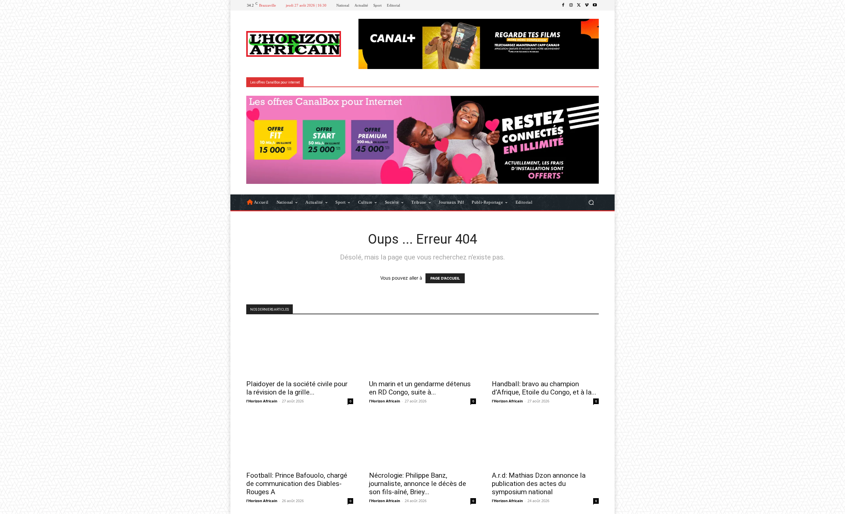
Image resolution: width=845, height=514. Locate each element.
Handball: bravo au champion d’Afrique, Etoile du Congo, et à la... (544, 388)
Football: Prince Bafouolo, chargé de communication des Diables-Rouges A (296, 483)
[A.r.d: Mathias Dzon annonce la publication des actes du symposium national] (545, 440)
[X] (579, 5)
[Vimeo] (587, 5)
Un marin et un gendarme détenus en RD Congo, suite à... (420, 388)
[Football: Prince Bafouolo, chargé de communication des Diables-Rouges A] (299, 440)
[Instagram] (571, 5)
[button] (591, 202)
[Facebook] (563, 5)
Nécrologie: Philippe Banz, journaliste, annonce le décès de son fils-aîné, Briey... (417, 483)
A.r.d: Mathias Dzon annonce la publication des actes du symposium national (539, 483)
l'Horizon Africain (261, 400)
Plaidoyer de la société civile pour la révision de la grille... (297, 388)
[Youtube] (595, 5)
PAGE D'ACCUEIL (445, 278)
